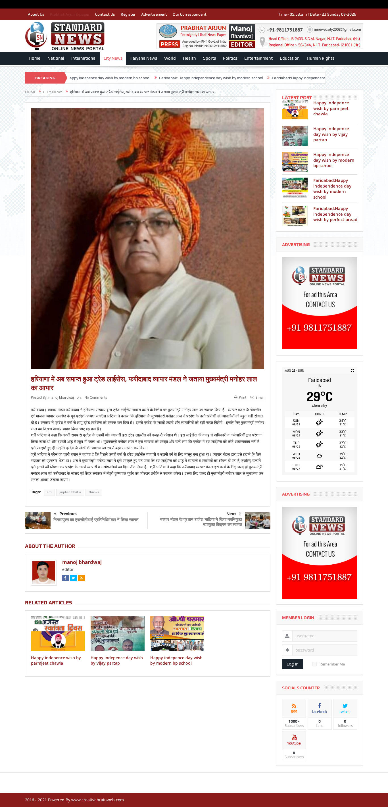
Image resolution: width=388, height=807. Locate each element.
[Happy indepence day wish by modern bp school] (295, 162)
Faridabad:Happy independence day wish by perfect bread (269, 78)
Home (34, 58)
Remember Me (332, 664)
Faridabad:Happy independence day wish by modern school (157, 78)
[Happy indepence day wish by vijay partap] (295, 136)
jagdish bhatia (70, 492)
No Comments (95, 397)
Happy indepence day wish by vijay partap (117, 660)
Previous (68, 513)
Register (128, 14)
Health (189, 58)
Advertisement (154, 14)
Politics (230, 58)
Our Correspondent (189, 14)
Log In (293, 664)
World (170, 58)
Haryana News (143, 58)
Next (231, 513)
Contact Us (105, 14)
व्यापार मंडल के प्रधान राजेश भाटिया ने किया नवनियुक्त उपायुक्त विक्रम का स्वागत (201, 521)
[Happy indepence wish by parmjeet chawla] (295, 110)
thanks (94, 492)
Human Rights (320, 58)
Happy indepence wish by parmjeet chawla (56, 660)
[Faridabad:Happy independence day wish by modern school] (295, 187)
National (55, 58)
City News (113, 58)
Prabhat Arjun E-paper (69, 14)
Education (290, 58)
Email (260, 397)
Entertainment (258, 58)
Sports (209, 58)
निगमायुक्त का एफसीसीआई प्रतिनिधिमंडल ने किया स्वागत (95, 520)
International (84, 58)
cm (49, 492)
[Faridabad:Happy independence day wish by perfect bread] (295, 216)
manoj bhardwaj (61, 397)
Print (242, 397)
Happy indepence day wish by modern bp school (176, 660)
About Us (36, 14)
